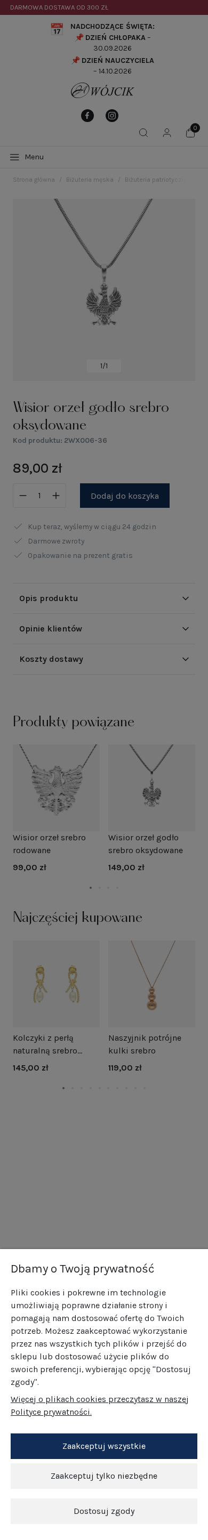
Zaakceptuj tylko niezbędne (104, 1476)
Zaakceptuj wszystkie (104, 1446)
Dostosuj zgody (104, 1511)
